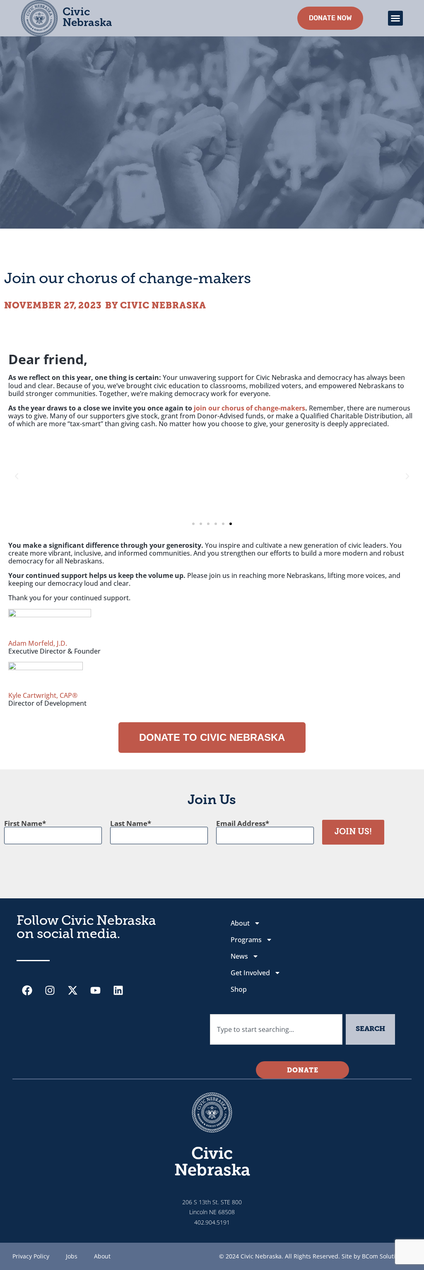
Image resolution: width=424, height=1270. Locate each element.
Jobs (71, 1256)
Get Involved (250, 972)
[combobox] (276, 1029)
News (239, 956)
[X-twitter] (72, 990)
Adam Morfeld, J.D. (37, 643)
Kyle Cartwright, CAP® (42, 695)
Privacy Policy (30, 1256)
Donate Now (330, 18)
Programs (246, 939)
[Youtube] (95, 990)
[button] (395, 18)
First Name (23, 823)
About (240, 923)
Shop (239, 989)
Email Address (240, 823)
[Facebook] (27, 990)
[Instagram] (49, 990)
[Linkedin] (118, 990)
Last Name (128, 823)
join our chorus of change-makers (249, 408)
